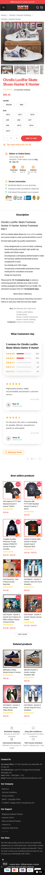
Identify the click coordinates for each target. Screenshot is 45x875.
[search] (37, 7)
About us (5, 789)
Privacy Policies (8, 796)
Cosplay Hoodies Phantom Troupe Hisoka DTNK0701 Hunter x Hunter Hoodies (10, 544)
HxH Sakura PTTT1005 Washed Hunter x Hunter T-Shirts (12, 503)
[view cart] (41, 7)
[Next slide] (40, 43)
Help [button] (40, 872)
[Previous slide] (5, 43)
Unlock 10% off (5, 864)
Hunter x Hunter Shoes (11, 19)
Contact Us (6, 825)
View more (22, 634)
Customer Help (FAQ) (10, 828)
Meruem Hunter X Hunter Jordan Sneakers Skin (31, 672)
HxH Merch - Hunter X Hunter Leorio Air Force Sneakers (33, 581)
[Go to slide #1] (7, 69)
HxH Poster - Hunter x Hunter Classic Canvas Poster (33, 617)
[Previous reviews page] (27, 459)
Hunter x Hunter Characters (27, 317)
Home (3, 15)
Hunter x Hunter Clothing (20, 15)
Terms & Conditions (9, 792)
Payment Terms (8, 818)
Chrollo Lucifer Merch (24, 312)
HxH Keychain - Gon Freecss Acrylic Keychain (10, 581)
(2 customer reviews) (22, 90)
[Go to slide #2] (20, 69)
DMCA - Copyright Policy (11, 799)
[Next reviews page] (40, 459)
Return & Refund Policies (11, 821)
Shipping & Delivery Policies (12, 814)
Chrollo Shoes (21, 314)
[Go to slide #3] (33, 69)
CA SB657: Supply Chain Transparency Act (18, 803)
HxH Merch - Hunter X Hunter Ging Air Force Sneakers (32, 707)
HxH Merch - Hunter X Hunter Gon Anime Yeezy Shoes (11, 707)
